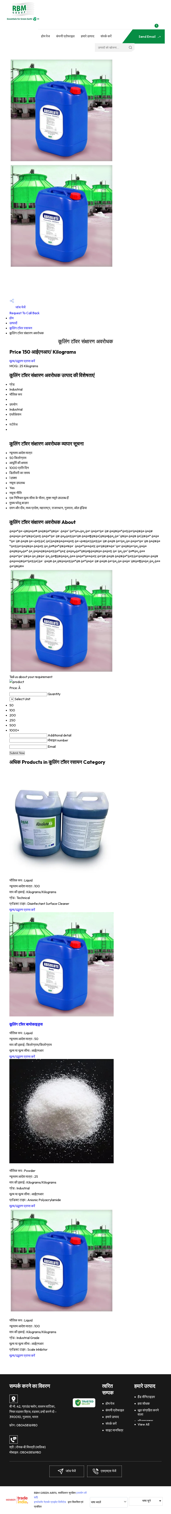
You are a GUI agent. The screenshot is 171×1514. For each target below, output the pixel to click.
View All (143, 1424)
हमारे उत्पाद (87, 36)
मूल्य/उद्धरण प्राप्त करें (22, 361)
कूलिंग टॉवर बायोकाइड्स (26, 1024)
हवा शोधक (144, 1403)
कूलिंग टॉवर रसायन (20, 328)
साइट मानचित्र (114, 1430)
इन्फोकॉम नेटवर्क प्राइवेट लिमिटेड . (50, 1502)
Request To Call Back (24, 313)
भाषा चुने (146, 1501)
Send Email (147, 36)
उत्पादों (13, 323)
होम (11, 318)
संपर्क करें (106, 36)
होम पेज (45, 36)
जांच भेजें (20, 307)
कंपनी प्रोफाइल (65, 36)
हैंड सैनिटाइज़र (146, 1397)
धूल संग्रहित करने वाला (148, 1412)
